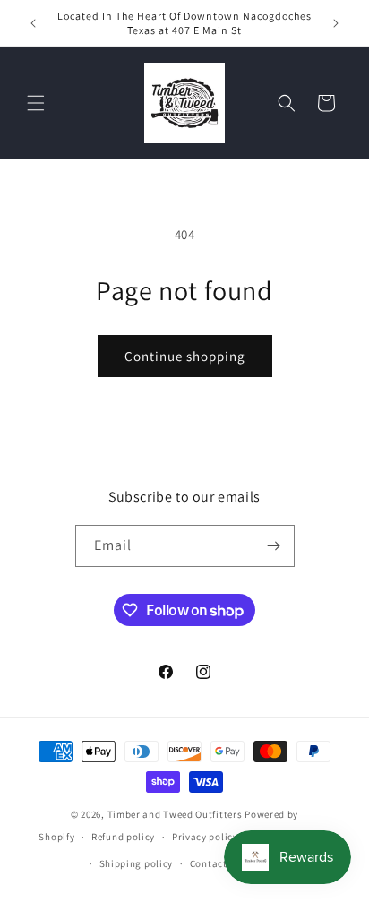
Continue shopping (184, 356)
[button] (36, 103)
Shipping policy (136, 863)
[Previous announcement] (33, 23)
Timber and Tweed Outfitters (175, 814)
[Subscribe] (274, 546)
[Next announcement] (336, 23)
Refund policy (123, 836)
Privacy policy (205, 836)
